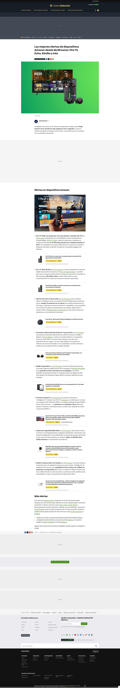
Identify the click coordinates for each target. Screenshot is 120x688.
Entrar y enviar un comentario (60, 562)
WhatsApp (67, 634)
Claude (60, 612)
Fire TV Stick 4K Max (67, 272)
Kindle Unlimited (76, 511)
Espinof (46, 659)
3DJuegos (35, 658)
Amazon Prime (49, 500)
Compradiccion (81, 661)
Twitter (48, 59)
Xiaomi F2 (65, 400)
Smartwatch (65, 37)
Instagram (78, 634)
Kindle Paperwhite (78, 368)
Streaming (24, 622)
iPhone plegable (46, 612)
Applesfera (24, 661)
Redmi (79, 37)
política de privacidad (80, 626)
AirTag (71, 37)
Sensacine (46, 658)
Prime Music (72, 505)
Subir (94, 651)
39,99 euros (58, 269)
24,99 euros (40, 238)
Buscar (96, 646)
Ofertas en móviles (26, 10)
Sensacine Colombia (46, 678)
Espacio (50, 622)
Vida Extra (35, 659)
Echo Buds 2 (48, 337)
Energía (36, 624)
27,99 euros (66, 431)
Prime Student (39, 509)
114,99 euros (57, 366)
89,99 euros (79, 332)
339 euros (56, 398)
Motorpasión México (70, 676)
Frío (40, 37)
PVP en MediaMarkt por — (53, 260)
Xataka (23, 658)
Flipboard (51, 59)
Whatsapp (58, 37)
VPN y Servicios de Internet (41, 10)
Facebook (95, 10)
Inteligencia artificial (53, 627)
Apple (23, 627)
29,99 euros (66, 299)
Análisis (36, 622)
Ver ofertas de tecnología (56, 532)
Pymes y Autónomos (92, 660)
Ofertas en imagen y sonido (58, 10)
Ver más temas (25, 635)
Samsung (37, 627)
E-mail (53, 59)
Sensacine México (48, 675)
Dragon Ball (51, 37)
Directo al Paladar (59, 658)
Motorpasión (70, 658)
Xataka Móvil (24, 659)
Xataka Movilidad (52, 624)
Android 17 (54, 612)
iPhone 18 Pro (81, 612)
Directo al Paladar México (59, 676)
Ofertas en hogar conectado (75, 10)
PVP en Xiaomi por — (53, 422)
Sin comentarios (40, 59)
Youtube (75, 634)
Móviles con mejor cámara (70, 612)
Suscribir (84, 623)
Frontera (45, 37)
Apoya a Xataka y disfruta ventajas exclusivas (84, 640)
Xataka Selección (60, 5)
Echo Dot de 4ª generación (57, 310)
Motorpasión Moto (71, 659)
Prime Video (63, 505)
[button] (43, 121)
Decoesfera (81, 659)
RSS (83, 634)
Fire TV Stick (52, 240)
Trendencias (81, 658)
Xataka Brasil (24, 677)
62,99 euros (68, 463)
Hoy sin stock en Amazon (66, 422)
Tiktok (92, 634)
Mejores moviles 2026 (36, 612)
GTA (75, 37)
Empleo (36, 630)
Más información (70, 686)
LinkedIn (89, 634)
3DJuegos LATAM (36, 675)
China (33, 37)
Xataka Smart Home (24, 664)
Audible (37, 514)
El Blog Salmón (93, 658)
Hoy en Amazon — (52, 357)
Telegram (98, 10)
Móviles (23, 624)
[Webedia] (95, 1)
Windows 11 (50, 630)
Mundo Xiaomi (25, 666)
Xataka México (25, 675)
